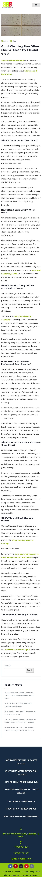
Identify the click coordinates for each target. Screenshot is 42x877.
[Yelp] (15, 866)
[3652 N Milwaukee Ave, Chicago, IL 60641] (21, 829)
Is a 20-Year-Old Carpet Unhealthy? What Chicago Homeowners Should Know (19, 695)
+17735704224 (21, 846)
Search (8, 666)
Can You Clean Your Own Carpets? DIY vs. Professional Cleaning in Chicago (20, 720)
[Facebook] (10, 866)
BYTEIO (35, 875)
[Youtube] (26, 866)
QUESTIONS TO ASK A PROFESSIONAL (21, 816)
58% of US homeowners (12, 60)
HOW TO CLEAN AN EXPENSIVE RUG (21, 782)
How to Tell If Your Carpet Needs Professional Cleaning (18, 704)
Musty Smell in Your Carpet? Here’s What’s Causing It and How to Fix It (19, 728)
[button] (36, 5)
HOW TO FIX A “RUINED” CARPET (21, 809)
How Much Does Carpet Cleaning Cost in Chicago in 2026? (20, 712)
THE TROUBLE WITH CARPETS (21, 801)
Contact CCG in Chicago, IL (17, 649)
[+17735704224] (21, 842)
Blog (14, 41)
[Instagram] (21, 866)
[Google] (32, 866)
